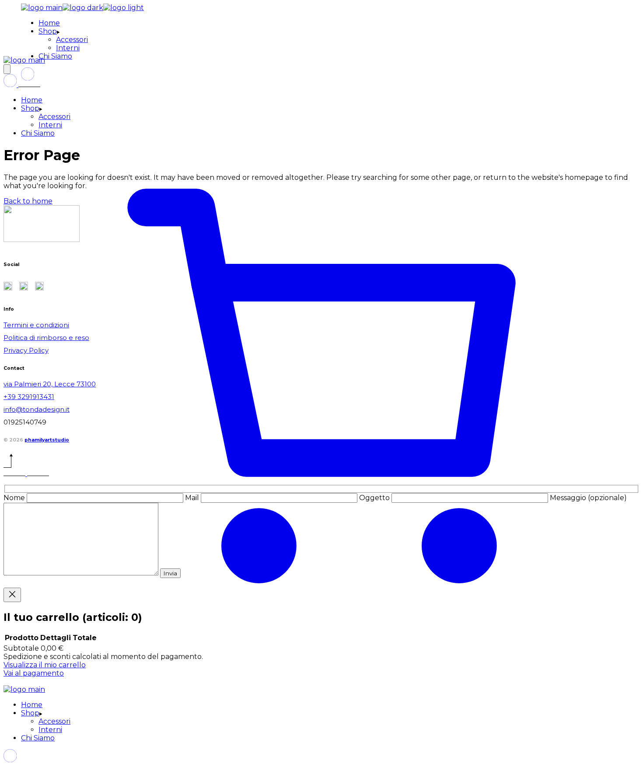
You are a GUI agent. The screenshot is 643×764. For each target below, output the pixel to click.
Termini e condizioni (36, 325)
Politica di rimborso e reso (46, 337)
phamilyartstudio (46, 440)
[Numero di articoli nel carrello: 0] (6, 69)
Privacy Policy (26, 350)
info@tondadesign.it (36, 409)
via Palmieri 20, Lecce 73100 (49, 384)
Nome (15, 498)
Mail (193, 498)
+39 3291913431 (28, 397)
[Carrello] (321, 681)
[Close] (12, 595)
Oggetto (375, 498)
